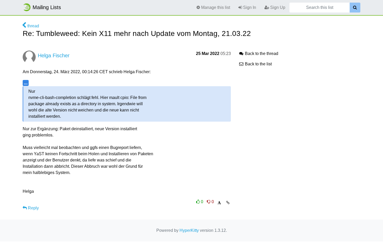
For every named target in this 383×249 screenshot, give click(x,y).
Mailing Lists (47, 7)
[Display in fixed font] (219, 203)
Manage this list (215, 7)
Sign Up (277, 7)
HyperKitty (189, 230)
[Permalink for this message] (228, 202)
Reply (33, 208)
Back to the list (258, 64)
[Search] (355, 8)
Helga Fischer (54, 55)
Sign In (249, 7)
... (26, 82)
